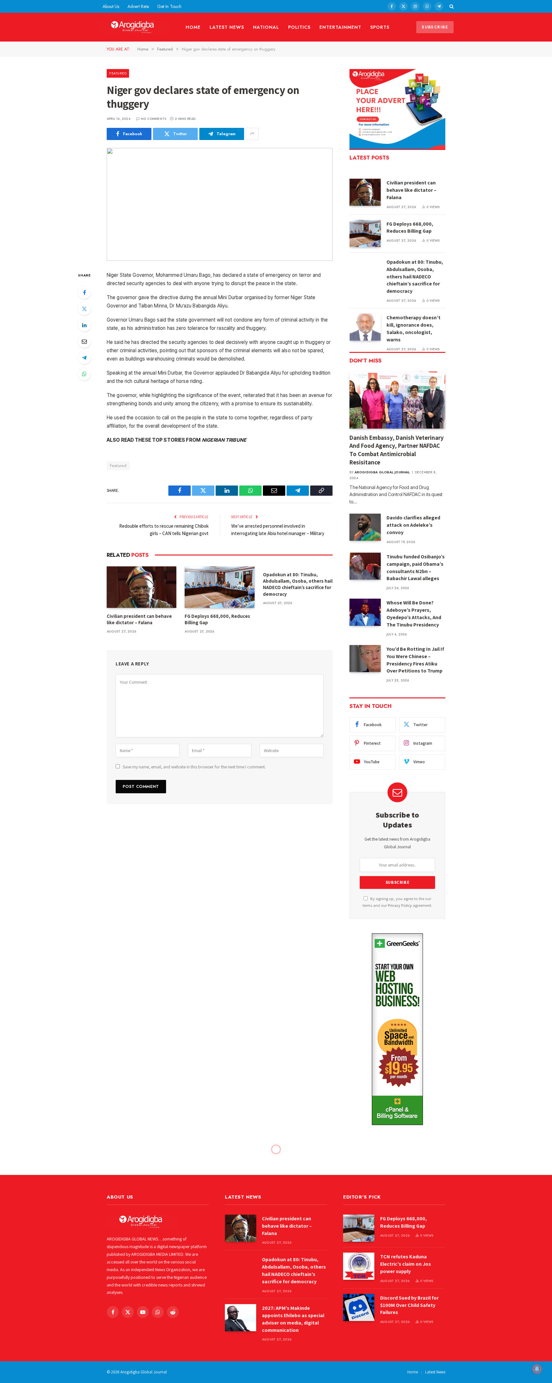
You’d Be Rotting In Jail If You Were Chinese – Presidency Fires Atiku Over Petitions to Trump (415, 660)
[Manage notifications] (537, 1369)
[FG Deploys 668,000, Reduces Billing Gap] (219, 587)
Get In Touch (169, 6)
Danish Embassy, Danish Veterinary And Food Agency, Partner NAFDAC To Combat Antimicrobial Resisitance (396, 450)
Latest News (227, 27)
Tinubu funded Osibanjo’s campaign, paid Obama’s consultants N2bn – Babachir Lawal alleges (416, 567)
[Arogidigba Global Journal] (134, 27)
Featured (117, 73)
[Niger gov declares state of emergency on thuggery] (220, 204)
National (266, 27)
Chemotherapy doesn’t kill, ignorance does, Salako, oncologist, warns (414, 328)
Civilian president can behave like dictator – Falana (139, 619)
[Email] (84, 341)
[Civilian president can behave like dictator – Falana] (141, 587)
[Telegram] (84, 357)
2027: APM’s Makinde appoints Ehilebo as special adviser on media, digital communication (293, 1319)
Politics (299, 27)
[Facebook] (84, 292)
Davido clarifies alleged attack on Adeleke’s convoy (413, 525)
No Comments (153, 118)
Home (193, 27)
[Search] (451, 6)
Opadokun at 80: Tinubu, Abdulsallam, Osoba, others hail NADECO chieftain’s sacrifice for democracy (298, 584)
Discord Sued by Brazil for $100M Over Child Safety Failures (409, 1305)
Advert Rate (138, 6)
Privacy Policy (400, 905)
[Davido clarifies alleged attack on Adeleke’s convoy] (365, 527)
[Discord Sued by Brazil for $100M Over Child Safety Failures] (358, 1307)
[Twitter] (84, 308)
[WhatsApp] (84, 374)
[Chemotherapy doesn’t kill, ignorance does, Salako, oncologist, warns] (365, 327)
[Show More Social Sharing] (252, 134)
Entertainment (340, 27)
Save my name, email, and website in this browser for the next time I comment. (194, 767)
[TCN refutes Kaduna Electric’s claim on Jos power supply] (358, 1266)
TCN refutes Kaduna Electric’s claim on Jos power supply (405, 1264)
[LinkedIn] (84, 325)
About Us (111, 6)
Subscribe (435, 27)
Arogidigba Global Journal (382, 472)
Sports (379, 27)
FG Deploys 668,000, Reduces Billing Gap (217, 619)
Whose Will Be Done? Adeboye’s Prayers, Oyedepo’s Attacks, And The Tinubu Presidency (414, 613)
